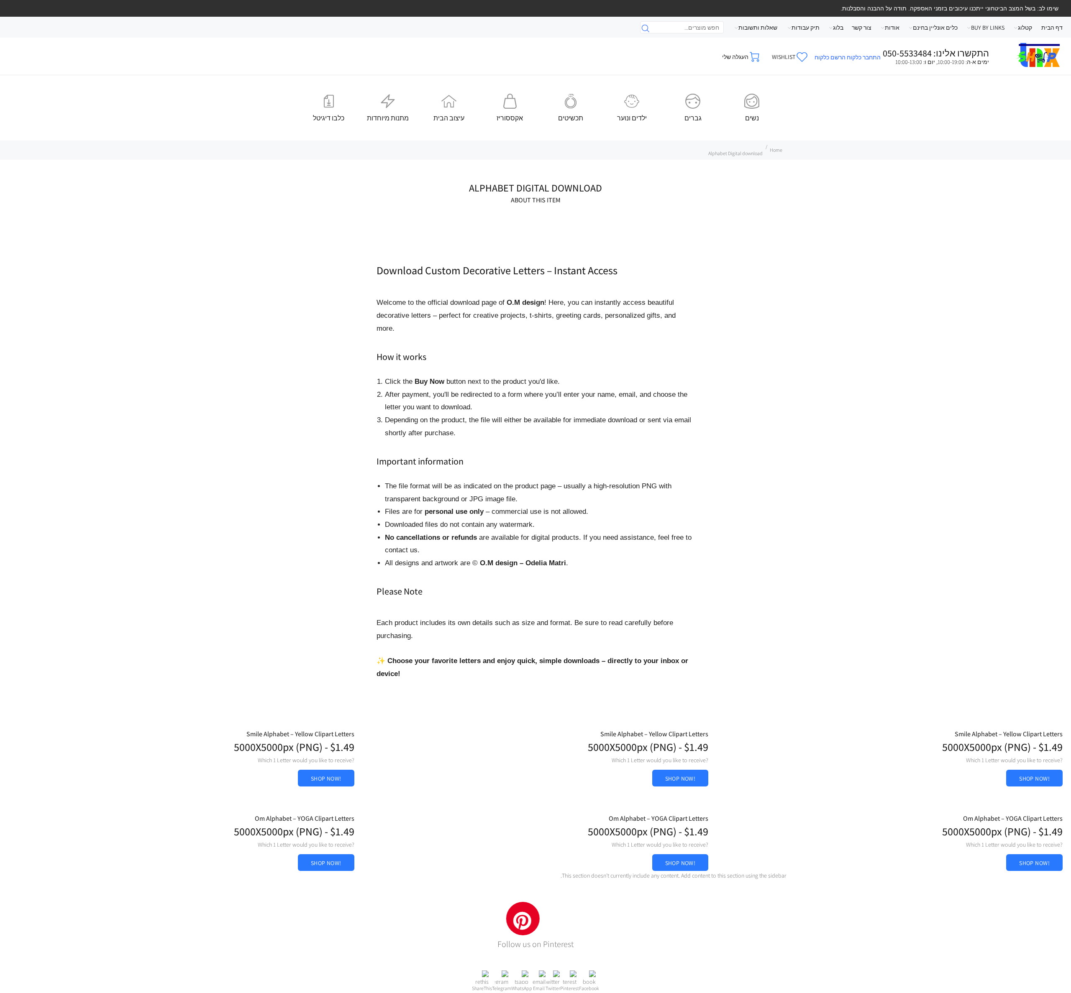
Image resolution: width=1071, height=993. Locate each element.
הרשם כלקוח (830, 57)
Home (776, 150)
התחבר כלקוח (864, 57)
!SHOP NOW (1034, 778)
